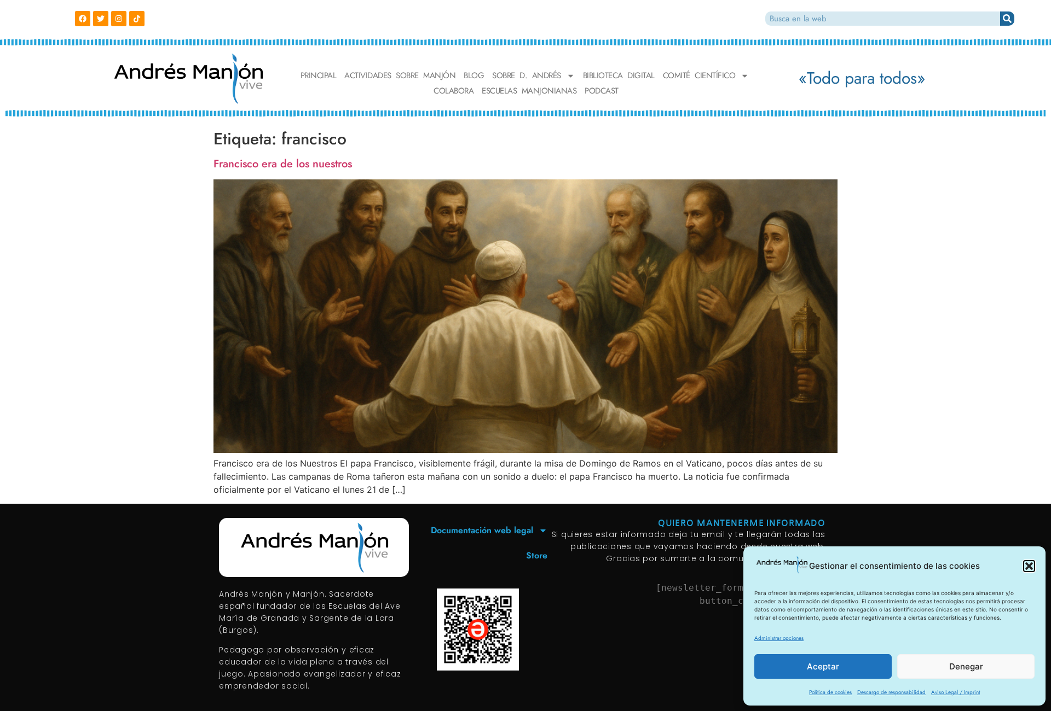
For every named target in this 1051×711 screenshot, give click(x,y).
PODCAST (602, 91)
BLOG (474, 75)
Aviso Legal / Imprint (955, 692)
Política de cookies (830, 692)
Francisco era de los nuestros (282, 164)
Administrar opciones (779, 638)
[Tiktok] (137, 18)
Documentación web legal (482, 530)
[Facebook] (82, 18)
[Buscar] (1007, 18)
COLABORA (453, 91)
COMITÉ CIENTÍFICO (699, 75)
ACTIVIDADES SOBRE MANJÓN (399, 75)
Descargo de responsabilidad (891, 692)
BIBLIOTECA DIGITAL (619, 75)
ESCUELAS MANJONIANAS (529, 91)
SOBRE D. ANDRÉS (526, 75)
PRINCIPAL (319, 75)
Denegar (966, 666)
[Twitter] (100, 18)
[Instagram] (118, 18)
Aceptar (823, 666)
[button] (1029, 566)
